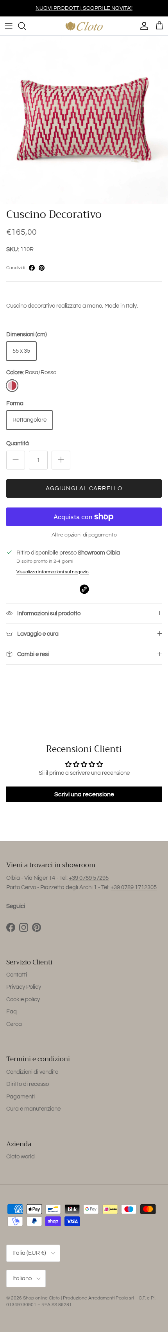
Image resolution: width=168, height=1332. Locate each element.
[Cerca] (25, 25)
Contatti (16, 975)
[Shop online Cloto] (84, 25)
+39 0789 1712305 (134, 887)
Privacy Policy (23, 987)
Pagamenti (20, 1097)
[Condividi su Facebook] (32, 268)
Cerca (14, 1024)
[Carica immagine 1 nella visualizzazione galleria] (84, 120)
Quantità (17, 443)
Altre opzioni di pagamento (84, 535)
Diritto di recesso (27, 1084)
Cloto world (20, 1157)
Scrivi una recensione (84, 794)
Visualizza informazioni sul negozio (52, 571)
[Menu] (8, 25)
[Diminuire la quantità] (15, 460)
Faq (11, 1012)
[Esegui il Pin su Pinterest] (42, 268)
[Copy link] (84, 589)
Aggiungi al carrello (84, 488)
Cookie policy (23, 999)
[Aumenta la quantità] (61, 460)
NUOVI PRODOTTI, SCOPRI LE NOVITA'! (84, 8)
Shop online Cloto (41, 1298)
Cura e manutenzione (33, 1109)
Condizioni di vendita (32, 1072)
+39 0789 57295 (89, 878)
